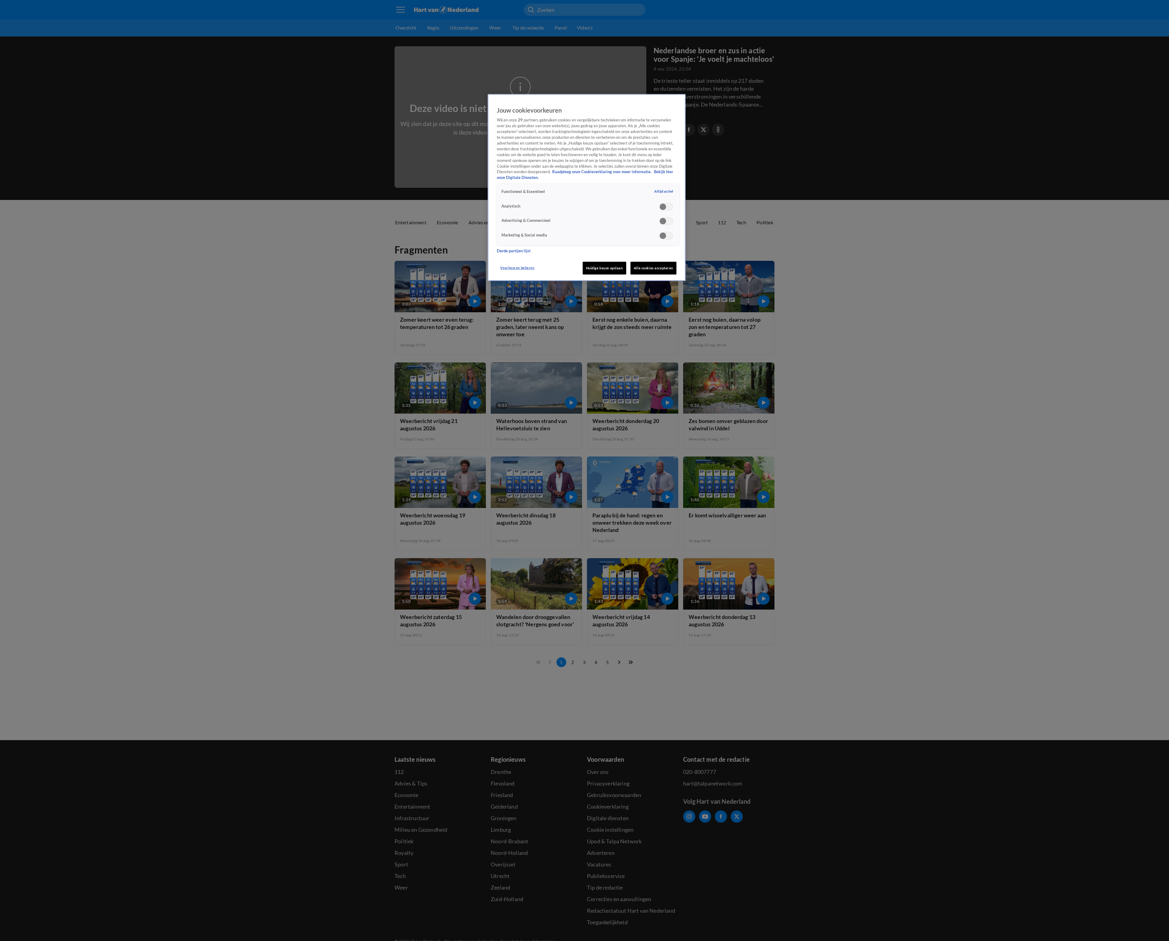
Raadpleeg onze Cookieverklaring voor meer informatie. (602, 172)
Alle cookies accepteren (653, 268)
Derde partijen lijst (514, 251)
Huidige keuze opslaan (604, 268)
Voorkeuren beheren (517, 268)
